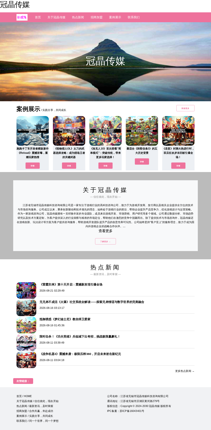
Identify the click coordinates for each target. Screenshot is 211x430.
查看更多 (106, 231)
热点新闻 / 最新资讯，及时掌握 (34, 406)
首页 (38, 17)
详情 (33, 166)
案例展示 (115, 17)
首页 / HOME (24, 396)
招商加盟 (97, 17)
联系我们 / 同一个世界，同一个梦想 (37, 420)
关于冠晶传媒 (56, 17)
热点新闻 (78, 17)
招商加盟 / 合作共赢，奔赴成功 (34, 411)
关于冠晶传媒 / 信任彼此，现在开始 (37, 401)
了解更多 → (105, 241)
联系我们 (134, 17)
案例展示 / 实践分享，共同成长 (34, 416)
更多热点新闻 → (185, 371)
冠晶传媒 (15, 4)
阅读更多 (185, 108)
